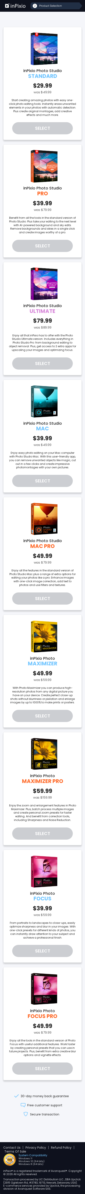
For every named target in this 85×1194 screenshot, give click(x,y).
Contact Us (11, 1147)
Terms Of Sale (15, 1151)
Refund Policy (61, 1147)
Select (42, 128)
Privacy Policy (36, 1147)
